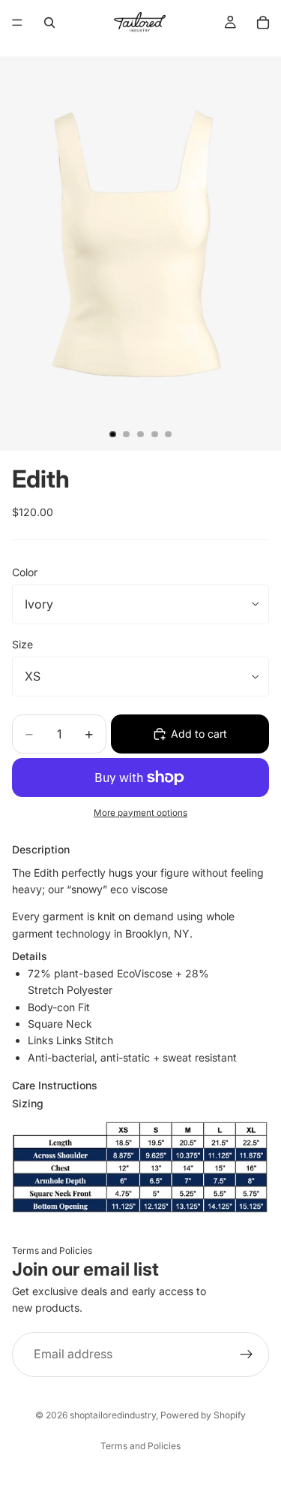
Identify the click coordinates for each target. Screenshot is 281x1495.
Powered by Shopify (203, 1415)
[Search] (49, 22)
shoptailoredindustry (113, 1415)
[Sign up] (246, 1354)
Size (22, 644)
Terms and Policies (52, 1250)
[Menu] (17, 22)
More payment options (140, 813)
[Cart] (263, 22)
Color (24, 572)
